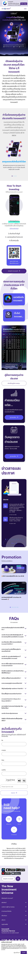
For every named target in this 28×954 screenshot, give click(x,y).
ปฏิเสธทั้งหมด (17, 952)
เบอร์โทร (4, 770)
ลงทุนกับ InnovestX (13, 271)
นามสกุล (4, 750)
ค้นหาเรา (19, 824)
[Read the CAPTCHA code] (19, 781)
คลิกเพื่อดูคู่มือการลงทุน (14, 383)
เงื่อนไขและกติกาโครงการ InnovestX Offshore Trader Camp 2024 (16, 519)
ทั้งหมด (13, 543)
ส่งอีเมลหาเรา (8, 824)
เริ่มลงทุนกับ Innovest (7, 898)
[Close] (1, 3)
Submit (13, 793)
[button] (5, 539)
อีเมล (3, 760)
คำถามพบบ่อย (14, 831)
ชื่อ (2, 740)
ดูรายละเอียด (13, 417)
